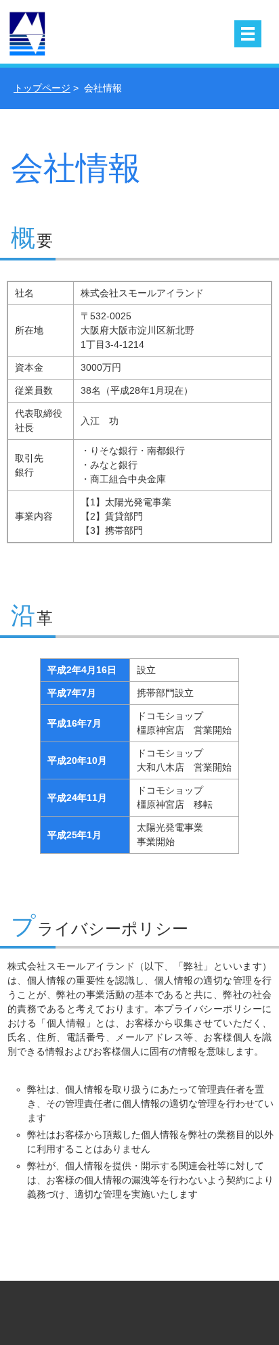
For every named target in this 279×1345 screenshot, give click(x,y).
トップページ (42, 88)
